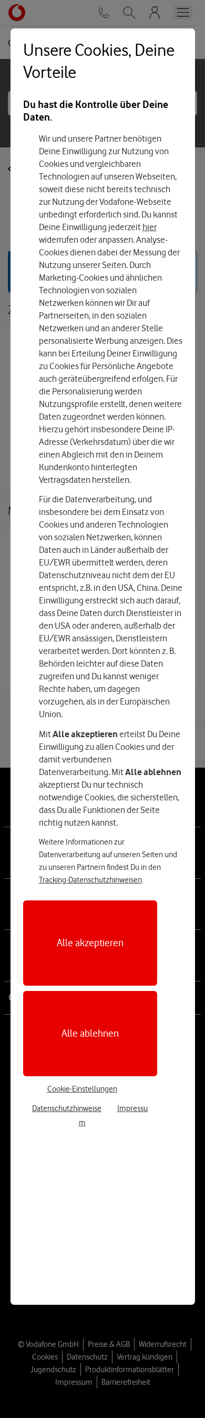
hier (149, 227)
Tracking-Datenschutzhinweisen (90, 880)
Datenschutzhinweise (66, 1108)
